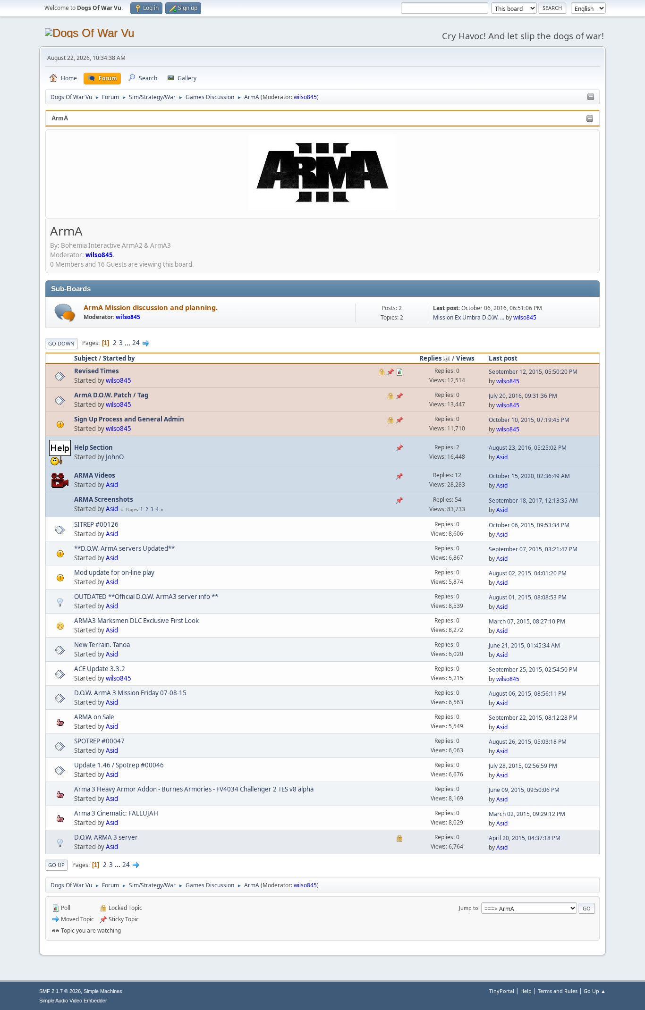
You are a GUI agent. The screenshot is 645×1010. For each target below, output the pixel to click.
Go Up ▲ (595, 990)
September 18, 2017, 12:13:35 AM (533, 501)
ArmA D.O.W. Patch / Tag (111, 395)
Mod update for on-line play (114, 572)
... (128, 342)
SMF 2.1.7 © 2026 (60, 991)
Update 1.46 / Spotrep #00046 (119, 765)
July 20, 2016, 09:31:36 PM (523, 396)
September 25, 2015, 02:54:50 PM (533, 669)
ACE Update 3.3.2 (99, 669)
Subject (85, 358)
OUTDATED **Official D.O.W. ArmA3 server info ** (146, 596)
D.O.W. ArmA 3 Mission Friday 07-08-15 (130, 693)
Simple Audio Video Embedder (73, 1000)
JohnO (115, 457)
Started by (119, 358)
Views (465, 358)
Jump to (468, 907)
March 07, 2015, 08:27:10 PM (527, 621)
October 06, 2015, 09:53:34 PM (529, 525)
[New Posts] (65, 312)
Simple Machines (103, 991)
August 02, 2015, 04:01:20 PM (528, 573)
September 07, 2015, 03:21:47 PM (533, 549)
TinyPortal (501, 990)
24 (136, 342)
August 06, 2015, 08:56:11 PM (528, 694)
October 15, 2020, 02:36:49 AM (529, 476)
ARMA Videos (94, 475)
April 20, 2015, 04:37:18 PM (524, 838)
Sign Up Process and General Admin (129, 419)
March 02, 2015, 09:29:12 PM (527, 814)
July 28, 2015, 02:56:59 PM (523, 766)
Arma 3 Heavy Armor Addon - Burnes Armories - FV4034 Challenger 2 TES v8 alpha (194, 789)
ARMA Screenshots (103, 499)
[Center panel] (590, 97)
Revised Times (96, 371)
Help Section (93, 447)
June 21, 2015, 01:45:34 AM (524, 645)
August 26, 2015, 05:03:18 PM (528, 742)
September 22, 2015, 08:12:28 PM (533, 718)
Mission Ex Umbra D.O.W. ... (468, 317)
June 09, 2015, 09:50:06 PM (524, 790)
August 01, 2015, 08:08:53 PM (528, 597)
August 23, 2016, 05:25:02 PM (528, 448)
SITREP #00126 (96, 524)
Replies (430, 358)
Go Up (56, 864)
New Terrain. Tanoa (102, 644)
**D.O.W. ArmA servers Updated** (124, 548)
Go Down (61, 343)
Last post (503, 358)
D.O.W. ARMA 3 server (106, 837)
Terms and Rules (557, 990)
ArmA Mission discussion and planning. (151, 307)
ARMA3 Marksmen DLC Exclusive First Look (136, 620)
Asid (502, 457)
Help (526, 990)
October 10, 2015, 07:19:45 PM (529, 420)
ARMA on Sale (94, 717)
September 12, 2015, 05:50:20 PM (533, 372)
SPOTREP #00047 (99, 741)
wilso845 (305, 97)
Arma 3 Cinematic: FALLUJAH (116, 813)
